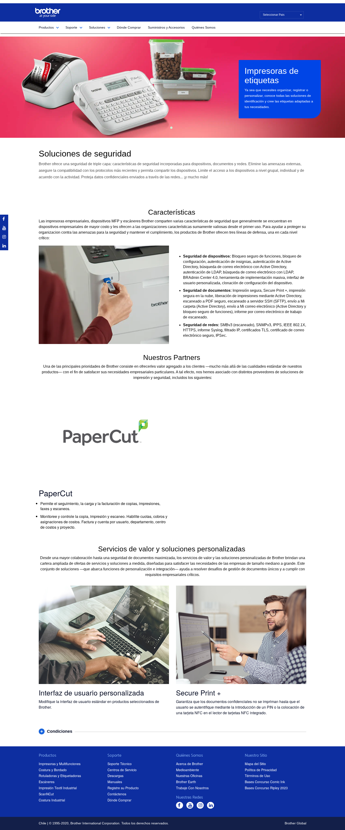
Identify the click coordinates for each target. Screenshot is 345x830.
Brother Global (295, 823)
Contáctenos (116, 794)
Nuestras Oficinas (189, 775)
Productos (46, 27)
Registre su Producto (123, 787)
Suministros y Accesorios (166, 27)
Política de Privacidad (261, 769)
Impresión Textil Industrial (58, 787)
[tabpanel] (172, 87)
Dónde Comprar (129, 27)
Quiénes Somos (203, 27)
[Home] (47, 13)
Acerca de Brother (189, 763)
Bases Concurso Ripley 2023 (266, 787)
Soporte (71, 27)
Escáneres (46, 781)
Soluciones (97, 27)
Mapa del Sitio (255, 763)
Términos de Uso (257, 775)
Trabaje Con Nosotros (192, 787)
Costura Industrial (52, 800)
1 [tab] (171, 128)
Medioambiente (187, 769)
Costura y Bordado (53, 769)
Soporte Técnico (119, 763)
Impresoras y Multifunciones (59, 763)
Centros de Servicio (122, 769)
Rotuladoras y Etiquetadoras (60, 775)
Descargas (115, 775)
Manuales (114, 781)
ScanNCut (46, 794)
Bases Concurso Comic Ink (265, 781)
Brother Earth (186, 781)
